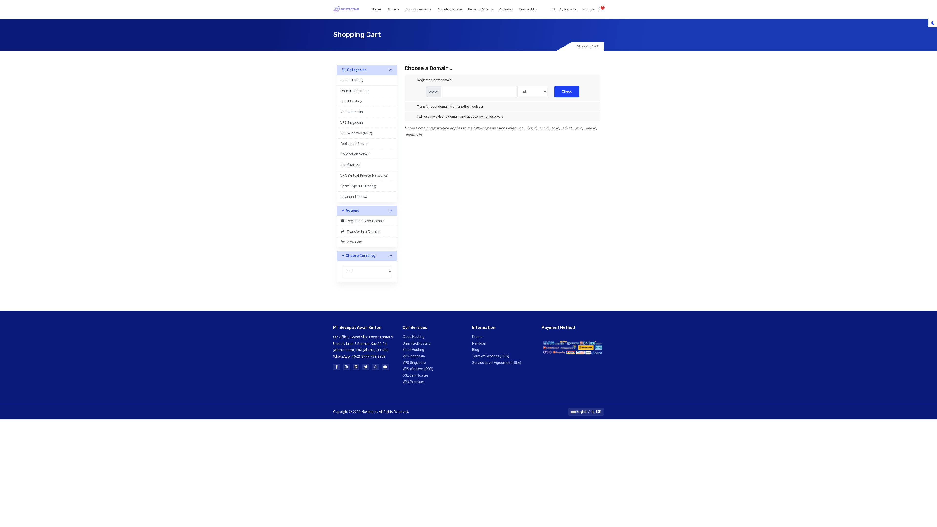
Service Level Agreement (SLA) (496, 363)
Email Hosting (351, 101)
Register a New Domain (365, 220)
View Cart (353, 242)
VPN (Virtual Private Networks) (364, 175)
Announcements (418, 9)
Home (376, 9)
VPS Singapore (351, 122)
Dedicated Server (353, 143)
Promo (477, 337)
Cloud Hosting (351, 80)
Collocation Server (354, 154)
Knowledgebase (450, 9)
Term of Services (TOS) (490, 356)
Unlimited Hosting (354, 90)
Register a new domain (434, 80)
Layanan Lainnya (353, 196)
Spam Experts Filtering (358, 186)
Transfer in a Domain (362, 231)
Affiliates (506, 9)
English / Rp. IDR (588, 412)
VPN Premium (413, 382)
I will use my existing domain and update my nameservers (460, 116)
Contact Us (528, 9)
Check (567, 92)
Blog (475, 350)
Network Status (480, 9)
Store (392, 9)
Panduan (479, 343)
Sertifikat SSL (350, 164)
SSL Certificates (415, 376)
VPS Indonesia (351, 112)
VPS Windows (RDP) (356, 133)
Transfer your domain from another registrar (450, 106)
